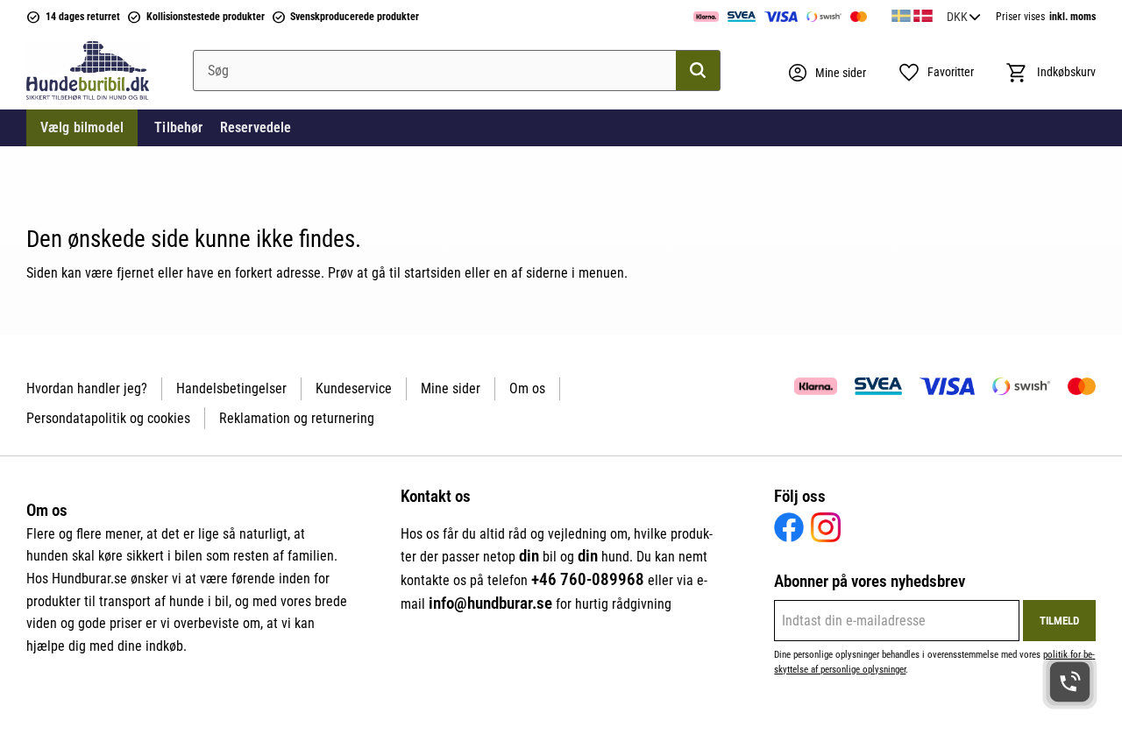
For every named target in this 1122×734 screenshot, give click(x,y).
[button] (936, 72)
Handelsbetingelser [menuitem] (231, 388)
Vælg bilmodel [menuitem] (82, 127)
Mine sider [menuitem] (450, 388)
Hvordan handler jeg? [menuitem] (86, 388)
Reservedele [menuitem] (256, 127)
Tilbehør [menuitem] (178, 127)
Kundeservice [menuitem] (354, 388)
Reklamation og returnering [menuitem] (296, 418)
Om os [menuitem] (527, 388)
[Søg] (698, 71)
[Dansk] (923, 13)
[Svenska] (901, 13)
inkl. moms (1072, 17)
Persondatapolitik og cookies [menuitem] (108, 418)
